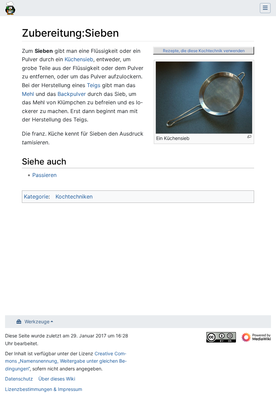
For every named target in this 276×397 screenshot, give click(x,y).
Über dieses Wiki (56, 379)
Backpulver (72, 94)
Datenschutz (19, 379)
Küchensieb (79, 59)
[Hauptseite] (10, 9)
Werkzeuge (37, 321)
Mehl (28, 94)
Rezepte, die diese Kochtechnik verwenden (204, 50)
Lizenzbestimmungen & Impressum (43, 389)
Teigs (93, 85)
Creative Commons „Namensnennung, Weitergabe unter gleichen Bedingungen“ (66, 361)
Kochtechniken (74, 196)
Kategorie (36, 196)
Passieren (44, 175)
